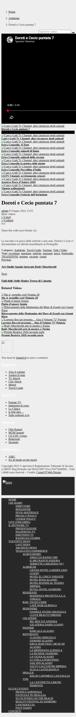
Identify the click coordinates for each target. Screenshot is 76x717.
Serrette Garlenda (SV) (47, 563)
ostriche (37, 253)
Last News (23, 544)
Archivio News (26, 547)
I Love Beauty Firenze (45, 615)
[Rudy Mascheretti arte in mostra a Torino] (25, 325)
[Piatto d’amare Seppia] (15, 300)
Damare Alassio (41, 640)
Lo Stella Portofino (44, 659)
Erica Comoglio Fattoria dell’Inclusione (24, 194)
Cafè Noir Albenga (43, 605)
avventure (14, 253)
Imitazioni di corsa (18, 405)
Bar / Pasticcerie (35, 602)
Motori (12, 384)
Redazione (23, 509)
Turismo (47, 250)
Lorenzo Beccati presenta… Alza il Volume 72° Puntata (33, 322)
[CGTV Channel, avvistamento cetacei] (32, 172)
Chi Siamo (15, 502)
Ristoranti (30, 634)
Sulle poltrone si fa (18, 415)
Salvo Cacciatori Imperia (48, 666)
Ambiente (19, 250)
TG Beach (14, 378)
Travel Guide (34, 250)
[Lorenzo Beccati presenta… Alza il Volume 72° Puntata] (33, 319)
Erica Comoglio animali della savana (22, 157)
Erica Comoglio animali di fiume (20, 151)
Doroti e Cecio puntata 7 (15, 129)
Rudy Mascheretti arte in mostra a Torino (25, 329)
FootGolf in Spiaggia (31, 695)
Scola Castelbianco (44, 669)
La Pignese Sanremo (44, 653)
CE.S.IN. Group (17, 435)
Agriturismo (32, 554)
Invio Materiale (27, 512)
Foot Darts (24, 707)
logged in (21, 357)
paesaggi (47, 253)
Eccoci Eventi (18, 688)
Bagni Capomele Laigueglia (50, 675)
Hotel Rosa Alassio (43, 579)
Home (12, 499)
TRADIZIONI (9, 256)
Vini (25, 679)
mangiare (26, 253)
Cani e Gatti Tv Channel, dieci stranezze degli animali (32, 138)
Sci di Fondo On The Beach (34, 698)
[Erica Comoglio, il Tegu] (32, 141)
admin (4, 210)
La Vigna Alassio (42, 656)
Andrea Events (16, 375)
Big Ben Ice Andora (43, 621)
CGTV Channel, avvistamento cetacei (23, 175)
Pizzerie (28, 627)
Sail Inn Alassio (41, 663)
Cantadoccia (25, 704)
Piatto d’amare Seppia (14, 304)
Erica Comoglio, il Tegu (15, 144)
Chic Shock (15, 381)
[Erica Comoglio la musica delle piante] (32, 160)
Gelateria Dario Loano (46, 624)
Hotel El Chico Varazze (47, 576)
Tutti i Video (60, 250)
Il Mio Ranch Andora (45, 560)
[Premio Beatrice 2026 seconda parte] (22, 332)
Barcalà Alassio (42, 631)
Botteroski (14, 439)
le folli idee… (16, 412)
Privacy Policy (26, 515)
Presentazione (26, 528)
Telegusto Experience (32, 550)
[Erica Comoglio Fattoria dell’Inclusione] (32, 191)
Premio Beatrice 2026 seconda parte (22, 335)
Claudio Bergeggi (43, 637)
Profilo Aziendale (29, 691)
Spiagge (28, 672)
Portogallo (67, 253)
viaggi (43, 256)
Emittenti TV (25, 534)
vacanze (33, 256)
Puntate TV (14, 402)
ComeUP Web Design (48, 472)
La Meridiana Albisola (46, 650)
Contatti (14, 711)
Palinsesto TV (25, 531)
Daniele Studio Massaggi (48, 611)
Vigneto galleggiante (13, 188)
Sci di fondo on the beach (22, 459)
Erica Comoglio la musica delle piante (23, 163)
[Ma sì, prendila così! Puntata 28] (20, 294)
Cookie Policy (26, 518)
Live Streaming (19, 522)
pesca (57, 253)
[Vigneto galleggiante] (32, 185)
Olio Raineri (15, 429)
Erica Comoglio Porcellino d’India (21, 169)
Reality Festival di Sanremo (36, 701)
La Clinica (14, 408)
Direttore (23, 506)
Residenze (30, 592)
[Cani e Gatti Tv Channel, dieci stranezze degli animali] (32, 135)
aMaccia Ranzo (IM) (44, 557)
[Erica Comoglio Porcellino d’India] (32, 166)
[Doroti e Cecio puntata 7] (32, 125)
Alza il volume (16, 371)
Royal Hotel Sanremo (45, 589)
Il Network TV (18, 525)
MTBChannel (16, 432)
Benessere (30, 608)
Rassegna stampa (28, 538)
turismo (23, 256)
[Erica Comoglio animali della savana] (32, 154)
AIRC (11, 456)
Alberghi (29, 567)
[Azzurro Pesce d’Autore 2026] (32, 178)
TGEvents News (19, 541)
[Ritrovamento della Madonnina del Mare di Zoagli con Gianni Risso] (38, 310)
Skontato (13, 442)
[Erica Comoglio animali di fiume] (32, 147)
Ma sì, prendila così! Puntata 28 (19, 297)
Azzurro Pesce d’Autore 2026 (18, 182)
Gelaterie (30, 618)
